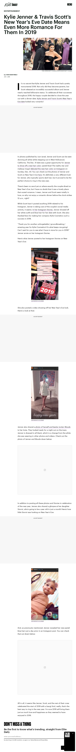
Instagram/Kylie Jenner (37, 301)
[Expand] (66, 733)
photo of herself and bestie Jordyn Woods (52, 427)
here (40, 175)
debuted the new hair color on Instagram (48, 169)
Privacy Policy (44, 740)
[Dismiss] (72, 733)
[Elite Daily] (11, 4)
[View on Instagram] (44, 470)
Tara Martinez (11, 74)
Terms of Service (35, 740)
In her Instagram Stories (43, 210)
